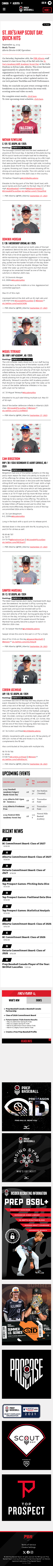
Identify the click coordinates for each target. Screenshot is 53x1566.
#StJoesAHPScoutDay (11, 191)
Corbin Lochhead (11, 690)
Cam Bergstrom (11, 459)
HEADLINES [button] (26, 1041)
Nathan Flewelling (12, 140)
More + (47, 10)
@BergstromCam (17, 539)
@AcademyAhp (18, 280)
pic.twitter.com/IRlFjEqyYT (14, 542)
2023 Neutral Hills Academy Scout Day (12, 816)
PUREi (29, 1563)
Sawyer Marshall (12, 591)
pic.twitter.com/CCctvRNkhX (15, 410)
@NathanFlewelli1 (34, 188)
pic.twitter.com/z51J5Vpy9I (24, 642)
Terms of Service (28, 1544)
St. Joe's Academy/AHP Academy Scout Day (24, 62)
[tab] (14, 1000)
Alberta (16, 3)
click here (32, 96)
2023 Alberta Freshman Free (13, 807)
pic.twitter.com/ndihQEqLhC (14, 759)
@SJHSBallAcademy (29, 178)
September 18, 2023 (38, 646)
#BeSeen (39, 300)
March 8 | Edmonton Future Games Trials (21, 1025)
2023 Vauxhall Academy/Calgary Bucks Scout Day (11, 792)
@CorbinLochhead (18, 757)
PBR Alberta (39, 58)
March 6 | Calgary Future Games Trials (20, 1027)
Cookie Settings (29, 1547)
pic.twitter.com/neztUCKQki (14, 303)
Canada (5, 3)
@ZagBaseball (13, 188)
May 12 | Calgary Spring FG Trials (18, 1024)
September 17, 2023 (38, 196)
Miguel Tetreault (11, 352)
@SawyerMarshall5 (35, 639)
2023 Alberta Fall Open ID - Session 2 (13, 800)
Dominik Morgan (11, 239)
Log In (44, 3)
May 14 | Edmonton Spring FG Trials (19, 1022)
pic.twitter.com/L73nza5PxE (34, 191)
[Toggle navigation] (4, 9)
